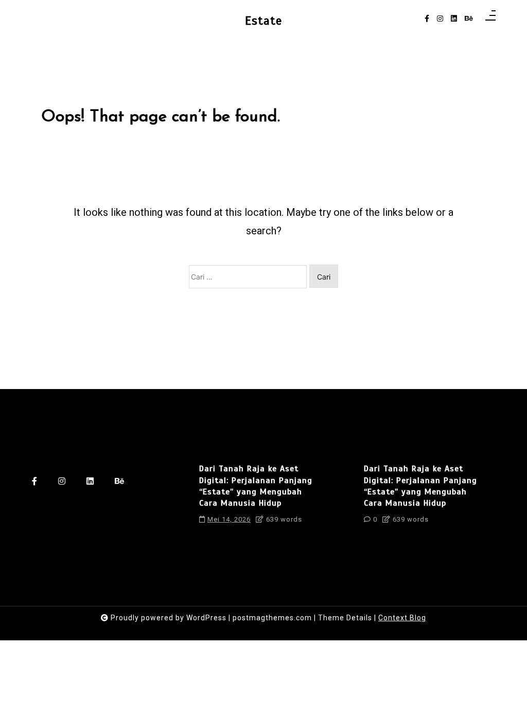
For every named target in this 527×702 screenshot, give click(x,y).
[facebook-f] (427, 18)
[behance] (469, 18)
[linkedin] (454, 18)
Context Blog (402, 618)
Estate (263, 21)
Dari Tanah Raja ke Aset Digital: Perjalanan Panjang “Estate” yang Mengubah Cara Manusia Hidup (255, 486)
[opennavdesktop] (490, 18)
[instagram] (440, 18)
